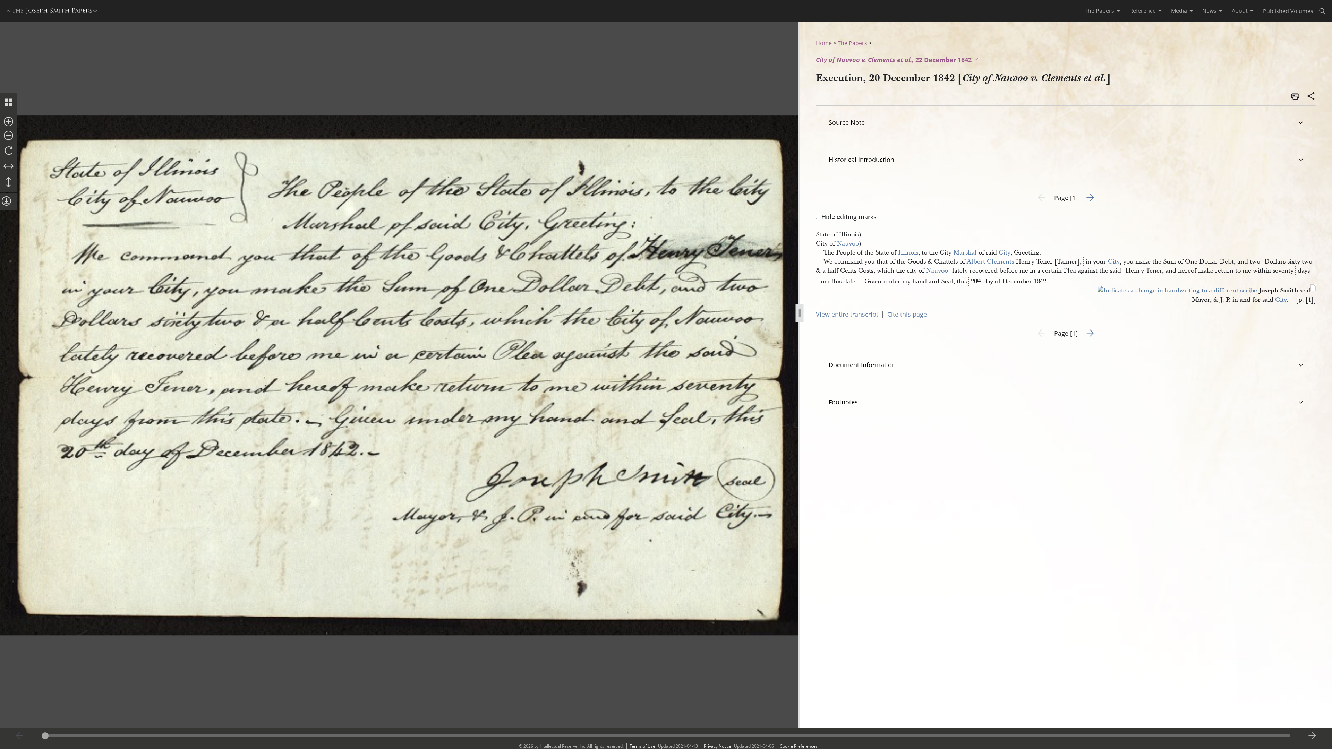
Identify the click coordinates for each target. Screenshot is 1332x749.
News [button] (1209, 11)
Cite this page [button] (907, 314)
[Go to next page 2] (1312, 735)
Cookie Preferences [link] (799, 746)
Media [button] (1179, 11)
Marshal (965, 252)
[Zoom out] (8, 135)
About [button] (1240, 11)
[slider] (666, 735)
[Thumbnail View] (8, 103)
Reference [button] (1142, 11)
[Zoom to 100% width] (8, 166)
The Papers (852, 43)
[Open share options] (1311, 96)
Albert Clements (990, 261)
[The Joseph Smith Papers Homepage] (51, 12)
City (1004, 252)
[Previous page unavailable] (19, 735)
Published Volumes (1288, 11)
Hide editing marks (849, 216)
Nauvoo (848, 243)
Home (824, 43)
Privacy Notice (717, 746)
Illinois (908, 252)
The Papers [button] (1099, 11)
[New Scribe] (1178, 290)
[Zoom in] (8, 122)
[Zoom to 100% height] (8, 182)
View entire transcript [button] (847, 314)
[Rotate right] (8, 150)
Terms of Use (642, 746)
